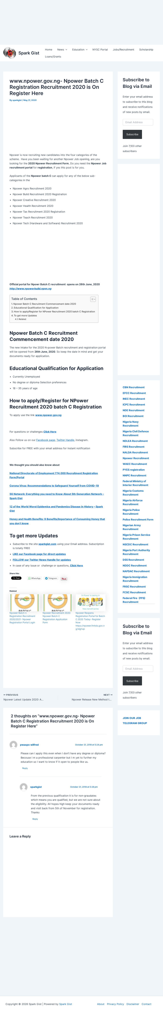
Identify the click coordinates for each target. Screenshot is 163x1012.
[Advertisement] (81, 22)
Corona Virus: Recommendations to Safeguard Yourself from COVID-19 (54, 485)
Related (22, 319)
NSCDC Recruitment (135, 544)
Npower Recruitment (136, 458)
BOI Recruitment (133, 416)
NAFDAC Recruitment (136, 571)
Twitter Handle (65, 440)
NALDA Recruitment (135, 452)
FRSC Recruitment (134, 586)
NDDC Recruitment (135, 565)
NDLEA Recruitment (135, 441)
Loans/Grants (53, 56)
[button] (65, 49)
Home (48, 49)
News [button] (60, 49)
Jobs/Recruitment (123, 49)
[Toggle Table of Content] (91, 299)
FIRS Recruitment (134, 446)
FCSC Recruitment (134, 592)
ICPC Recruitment (134, 404)
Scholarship (146, 49)
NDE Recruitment (133, 410)
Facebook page (45, 440)
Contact (146, 1004)
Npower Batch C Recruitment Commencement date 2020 (44, 303)
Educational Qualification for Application (36, 307)
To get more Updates (25, 315)
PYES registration (134, 469)
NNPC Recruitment (134, 475)
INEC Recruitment (134, 398)
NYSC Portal (100, 49)
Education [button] (78, 49)
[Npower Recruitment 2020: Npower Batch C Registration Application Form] (58, 602)
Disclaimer (133, 1004)
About (100, 1004)
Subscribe (132, 134)
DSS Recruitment (133, 559)
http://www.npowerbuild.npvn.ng (30, 288)
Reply (25, 768)
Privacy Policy (115, 1004)
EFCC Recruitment (134, 393)
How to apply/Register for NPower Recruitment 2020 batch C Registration (54, 311)
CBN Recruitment (134, 387)
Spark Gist (28, 52)
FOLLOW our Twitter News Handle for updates (42, 559)
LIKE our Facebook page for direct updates (39, 554)
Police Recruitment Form (138, 519)
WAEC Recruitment (135, 464)
